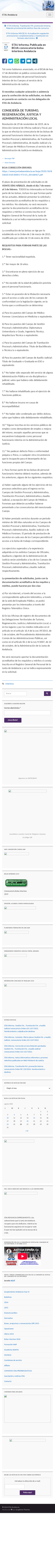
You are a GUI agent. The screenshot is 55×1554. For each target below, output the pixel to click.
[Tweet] (10, 61)
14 (34, 1118)
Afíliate (7, 1366)
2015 (6, 1308)
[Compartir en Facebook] (4, 61)
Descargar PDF (10, 158)
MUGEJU (7, 1355)
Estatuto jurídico (10, 1313)
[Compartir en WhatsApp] (16, 61)
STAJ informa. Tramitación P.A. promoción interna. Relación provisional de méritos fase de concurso (28, 27)
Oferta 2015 (9, 1334)
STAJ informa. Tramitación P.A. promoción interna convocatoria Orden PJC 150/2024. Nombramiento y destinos (24, 1069)
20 (27, 1121)
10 (7, 1118)
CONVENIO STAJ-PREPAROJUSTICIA (18, 1371)
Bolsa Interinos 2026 (12, 1339)
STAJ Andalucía (9, 14)
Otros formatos (10, 163)
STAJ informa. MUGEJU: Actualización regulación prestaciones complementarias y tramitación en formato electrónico (27, 35)
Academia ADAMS (11, 1350)
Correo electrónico (12, 708)
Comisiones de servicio (13, 1360)
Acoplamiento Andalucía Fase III (16, 1292)
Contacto (7, 1381)
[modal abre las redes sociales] (34, 61)
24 (7, 1124)
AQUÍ (13, 1281)
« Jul (26, 1131)
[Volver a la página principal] (27, 5)
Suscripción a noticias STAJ (14, 1376)
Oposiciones (9, 1329)
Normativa (8, 1318)
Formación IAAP (10, 1345)
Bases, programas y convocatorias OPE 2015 (21, 1324)
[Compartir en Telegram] (22, 61)
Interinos (9, 684)
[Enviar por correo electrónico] (28, 61)
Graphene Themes (23, 1510)
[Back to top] (48, 1547)
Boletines (8, 1297)
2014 (6, 1302)
